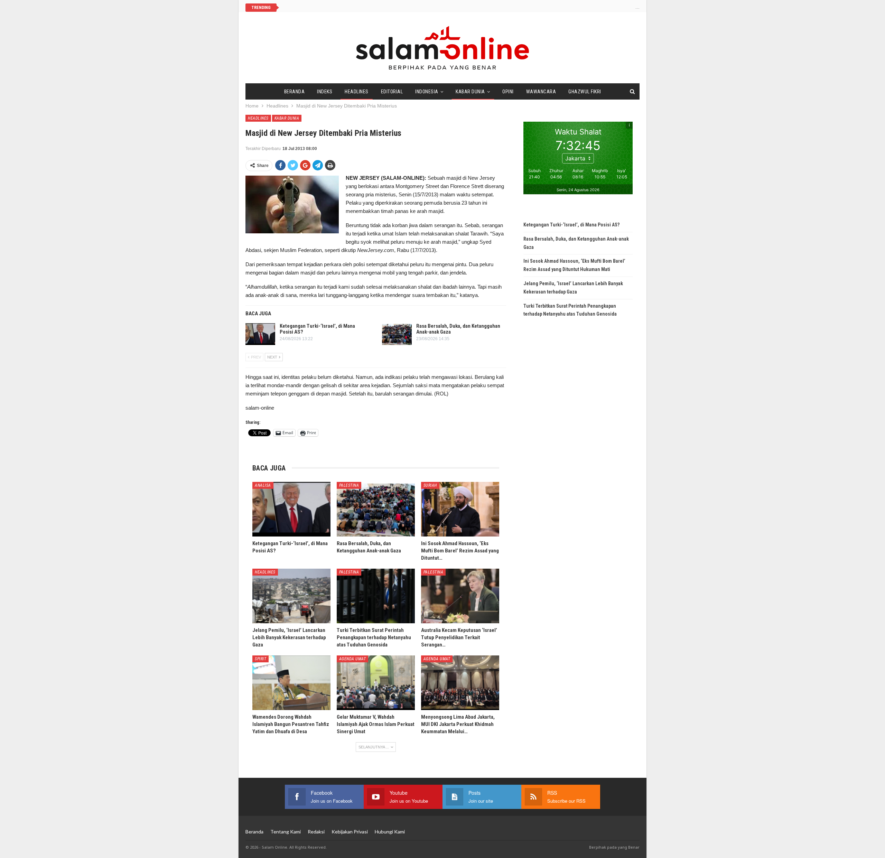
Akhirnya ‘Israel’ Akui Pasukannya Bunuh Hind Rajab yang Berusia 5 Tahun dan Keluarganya (382, 7)
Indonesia (426, 91)
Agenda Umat (352, 658)
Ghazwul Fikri (584, 91)
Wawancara (541, 91)
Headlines (357, 91)
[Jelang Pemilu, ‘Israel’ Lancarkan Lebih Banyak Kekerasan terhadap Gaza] (291, 596)
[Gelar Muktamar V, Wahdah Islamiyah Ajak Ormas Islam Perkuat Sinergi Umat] (376, 682)
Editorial (392, 91)
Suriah (430, 485)
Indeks (324, 91)
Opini (508, 91)
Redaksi (316, 831)
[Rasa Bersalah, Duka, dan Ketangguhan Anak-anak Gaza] (397, 334)
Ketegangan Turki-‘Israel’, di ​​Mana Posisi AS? (317, 329)
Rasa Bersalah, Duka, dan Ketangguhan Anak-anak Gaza (458, 329)
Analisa (263, 485)
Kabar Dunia (470, 91)
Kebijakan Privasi (350, 831)
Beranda (294, 91)
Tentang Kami (285, 831)
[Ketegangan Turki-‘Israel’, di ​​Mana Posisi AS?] (260, 334)
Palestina (349, 485)
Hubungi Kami (390, 831)
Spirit (260, 658)
